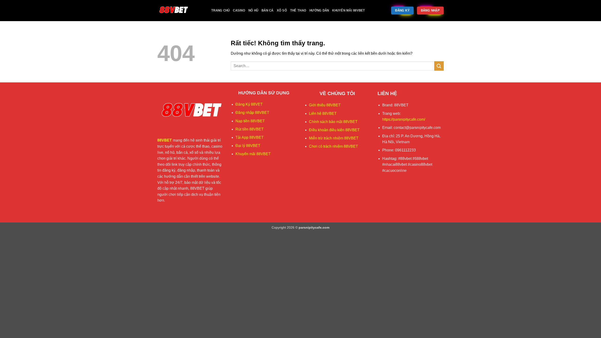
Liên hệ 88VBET (323, 113)
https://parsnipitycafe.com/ (403, 119)
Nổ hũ (253, 10)
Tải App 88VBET (249, 137)
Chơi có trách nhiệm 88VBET (333, 146)
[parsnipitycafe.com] (180, 10)
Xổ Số (282, 10)
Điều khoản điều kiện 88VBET (334, 130)
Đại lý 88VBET (247, 146)
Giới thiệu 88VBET (325, 105)
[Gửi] (439, 65)
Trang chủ (220, 10)
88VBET (164, 140)
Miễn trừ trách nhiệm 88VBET (333, 138)
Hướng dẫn (319, 10)
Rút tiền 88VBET (249, 129)
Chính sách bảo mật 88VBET (333, 122)
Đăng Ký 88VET (249, 104)
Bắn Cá (268, 10)
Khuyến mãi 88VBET (348, 10)
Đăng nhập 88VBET (252, 113)
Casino (239, 10)
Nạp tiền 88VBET (250, 121)
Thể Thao (298, 10)
